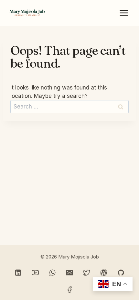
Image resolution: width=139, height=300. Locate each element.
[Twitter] (87, 273)
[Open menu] (123, 13)
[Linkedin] (18, 273)
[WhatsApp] (52, 273)
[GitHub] (121, 273)
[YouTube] (35, 273)
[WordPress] (104, 273)
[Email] (69, 273)
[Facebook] (69, 290)
